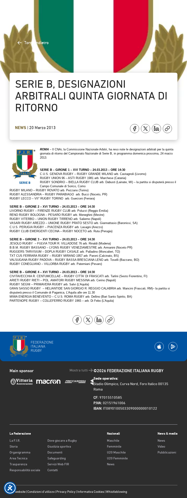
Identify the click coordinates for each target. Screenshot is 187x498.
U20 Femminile (117, 458)
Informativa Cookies (90, 491)
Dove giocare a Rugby (62, 440)
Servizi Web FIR (58, 464)
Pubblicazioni (167, 452)
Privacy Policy (65, 491)
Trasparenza (18, 464)
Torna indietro (36, 42)
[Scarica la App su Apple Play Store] (159, 346)
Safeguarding (56, 458)
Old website (18, 491)
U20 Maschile (116, 452)
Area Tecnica (18, 458)
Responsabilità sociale (25, 470)
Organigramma (20, 452)
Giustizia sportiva (59, 446)
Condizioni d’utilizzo (41, 491)
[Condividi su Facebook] (134, 128)
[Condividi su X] (145, 128)
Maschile (113, 440)
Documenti (54, 452)
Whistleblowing (116, 491)
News (21, 127)
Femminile (114, 446)
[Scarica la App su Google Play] (172, 346)
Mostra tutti (79, 370)
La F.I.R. (15, 440)
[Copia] (167, 128)
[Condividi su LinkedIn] (156, 128)
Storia (14, 446)
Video (161, 446)
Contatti (52, 470)
